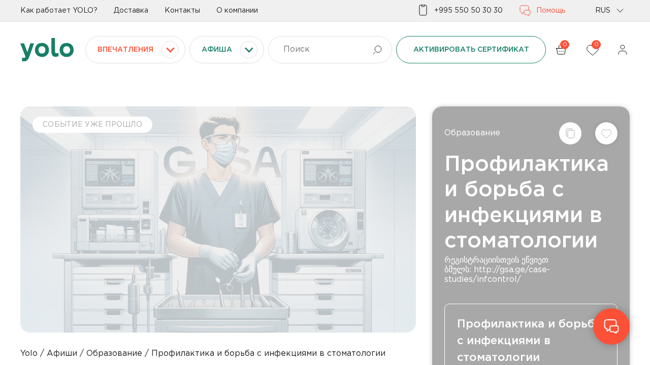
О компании (237, 11)
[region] (325, 182)
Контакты (182, 11)
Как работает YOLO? (59, 11)
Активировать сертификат (471, 50)
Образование (472, 133)
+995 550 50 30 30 (468, 11)
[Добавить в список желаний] (606, 133)
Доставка (131, 11)
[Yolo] (47, 49)
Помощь (550, 11)
